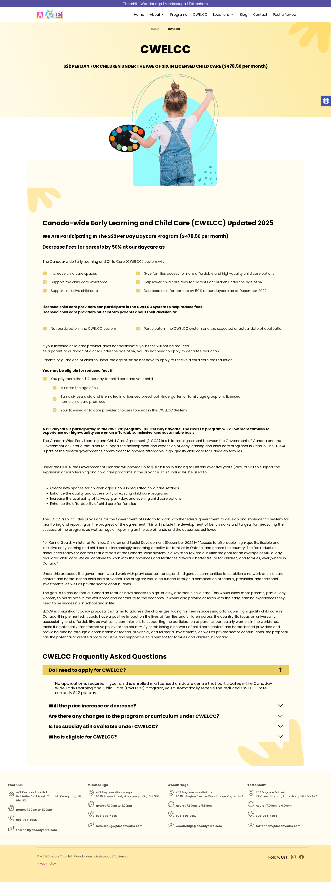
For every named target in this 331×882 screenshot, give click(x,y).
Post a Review (285, 14)
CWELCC (200, 14)
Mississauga (175, 3)
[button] (326, 101)
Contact (260, 14)
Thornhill (130, 3)
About (155, 14)
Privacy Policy (46, 863)
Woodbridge (151, 3)
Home (139, 14)
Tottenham (198, 3)
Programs (178, 14)
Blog (243, 14)
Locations (221, 14)
